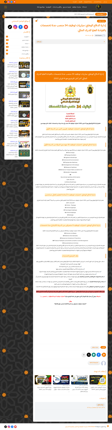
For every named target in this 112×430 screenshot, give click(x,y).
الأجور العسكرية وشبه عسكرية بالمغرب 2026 (11, 145)
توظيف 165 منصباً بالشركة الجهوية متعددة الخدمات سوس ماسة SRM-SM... (80, 389)
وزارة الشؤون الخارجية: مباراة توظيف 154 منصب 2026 (44, 388)
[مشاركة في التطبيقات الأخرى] (84, 355)
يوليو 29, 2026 (14, 121)
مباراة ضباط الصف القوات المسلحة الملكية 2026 (11, 155)
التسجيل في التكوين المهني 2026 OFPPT (12, 115)
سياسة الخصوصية (88, 2)
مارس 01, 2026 (13, 142)
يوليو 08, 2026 (13, 82)
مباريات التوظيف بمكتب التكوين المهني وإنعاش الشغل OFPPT (98, 388)
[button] (99, 355)
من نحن (105, 2)
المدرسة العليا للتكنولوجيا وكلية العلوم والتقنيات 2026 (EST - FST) (11, 125)
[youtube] (14, 2)
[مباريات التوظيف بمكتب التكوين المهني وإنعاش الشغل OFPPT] (97, 379)
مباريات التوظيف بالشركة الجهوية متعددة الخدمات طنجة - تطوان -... (62, 389)
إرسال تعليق (100, 405)
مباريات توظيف (76, 7)
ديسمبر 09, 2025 (13, 72)
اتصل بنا (75, 2)
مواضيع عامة (41, 7)
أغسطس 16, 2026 (13, 63)
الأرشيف (80, 2)
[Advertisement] (70, 59)
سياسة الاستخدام (97, 2)
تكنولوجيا (48, 7)
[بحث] (5, 7)
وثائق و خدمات (57, 7)
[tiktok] (5, 2)
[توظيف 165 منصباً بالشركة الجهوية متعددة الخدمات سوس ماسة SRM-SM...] (79, 379)
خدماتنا (84, 7)
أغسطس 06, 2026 (13, 101)
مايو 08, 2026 (14, 112)
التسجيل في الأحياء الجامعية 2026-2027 (84, 14)
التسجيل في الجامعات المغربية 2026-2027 (12, 66)
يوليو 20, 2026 (13, 131)
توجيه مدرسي (67, 7)
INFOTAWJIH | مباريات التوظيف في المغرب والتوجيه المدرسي (80, 427)
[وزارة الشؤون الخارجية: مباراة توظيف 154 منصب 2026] (43, 379)
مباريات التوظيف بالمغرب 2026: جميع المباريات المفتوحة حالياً (12, 135)
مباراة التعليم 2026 (12, 94)
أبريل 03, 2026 (13, 151)
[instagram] (8, 2)
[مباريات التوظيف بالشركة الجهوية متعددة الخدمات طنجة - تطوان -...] (61, 379)
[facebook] (11, 2)
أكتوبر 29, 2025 (13, 92)
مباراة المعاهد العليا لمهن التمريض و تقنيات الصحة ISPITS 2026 (11, 86)
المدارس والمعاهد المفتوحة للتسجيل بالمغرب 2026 (12, 105)
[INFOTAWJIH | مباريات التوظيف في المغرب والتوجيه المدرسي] (98, 7)
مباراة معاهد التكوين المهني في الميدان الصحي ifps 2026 (12, 76)
